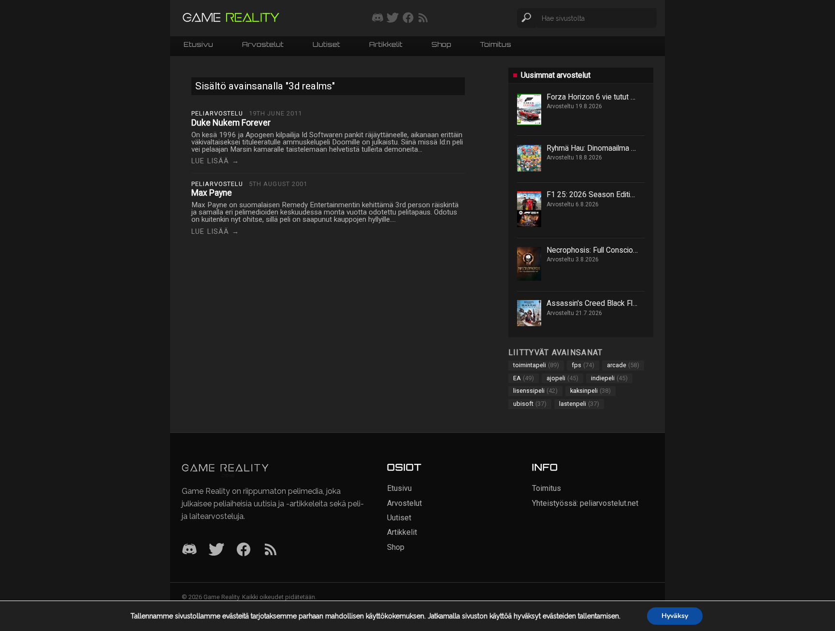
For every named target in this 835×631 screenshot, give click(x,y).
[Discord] (189, 550)
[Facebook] (243, 550)
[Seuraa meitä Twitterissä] (393, 18)
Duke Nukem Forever (231, 123)
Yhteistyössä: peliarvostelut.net (585, 503)
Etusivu (198, 45)
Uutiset (326, 45)
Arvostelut (263, 45)
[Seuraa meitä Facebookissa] (408, 18)
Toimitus (495, 45)
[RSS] (270, 550)
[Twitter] (216, 550)
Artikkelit (386, 45)
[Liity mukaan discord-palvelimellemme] (378, 18)
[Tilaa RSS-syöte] (423, 18)
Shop (441, 45)
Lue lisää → (215, 161)
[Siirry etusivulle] (231, 18)
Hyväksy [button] (675, 615)
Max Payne (211, 193)
